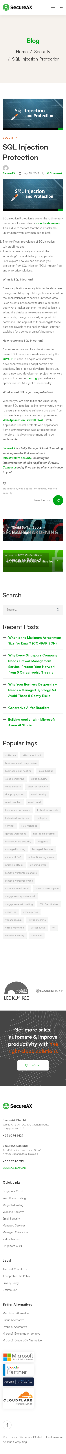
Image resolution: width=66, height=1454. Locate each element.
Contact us (9, 467)
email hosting (39, 794)
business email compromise (21, 763)
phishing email (38, 864)
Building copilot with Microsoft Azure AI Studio (31, 722)
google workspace (15, 833)
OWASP (8, 359)
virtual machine (37, 919)
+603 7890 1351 (14, 1161)
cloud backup (45, 770)
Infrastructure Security (17, 458)
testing (32, 378)
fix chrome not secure (17, 810)
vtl (53, 927)
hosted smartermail (44, 833)
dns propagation (14, 794)
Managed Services (42, 849)
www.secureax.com (15, 1168)
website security (14, 935)
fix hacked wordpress (17, 817)
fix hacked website (47, 810)
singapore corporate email (20, 896)
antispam (10, 755)
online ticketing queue (41, 857)
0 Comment (54, 173)
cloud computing (14, 778)
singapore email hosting (19, 904)
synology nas (30, 911)
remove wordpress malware (21, 872)
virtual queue (38, 927)
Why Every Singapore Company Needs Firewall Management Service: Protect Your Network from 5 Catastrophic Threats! (32, 663)
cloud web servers (48, 223)
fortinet (9, 825)
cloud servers (13, 786)
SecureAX (9, 173)
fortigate (41, 817)
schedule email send (17, 888)
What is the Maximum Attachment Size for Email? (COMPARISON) (34, 640)
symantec (10, 911)
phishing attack (14, 864)
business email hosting (18, 770)
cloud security (39, 778)
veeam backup (13, 919)
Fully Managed (29, 825)
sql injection (10, 488)
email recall (34, 802)
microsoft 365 (13, 857)
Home (22, 51)
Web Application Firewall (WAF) (24, 420)
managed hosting (15, 849)
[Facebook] (7, 1425)
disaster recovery (38, 786)
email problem (13, 802)
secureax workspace (47, 888)
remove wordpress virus (19, 880)
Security (42, 51)
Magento (43, 841)
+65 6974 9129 (13, 1135)
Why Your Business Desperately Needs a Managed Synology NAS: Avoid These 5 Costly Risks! (33, 690)
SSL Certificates (49, 904)
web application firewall (32, 488)
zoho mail (36, 935)
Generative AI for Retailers (28, 708)
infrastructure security (18, 841)
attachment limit (32, 755)
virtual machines (14, 927)
